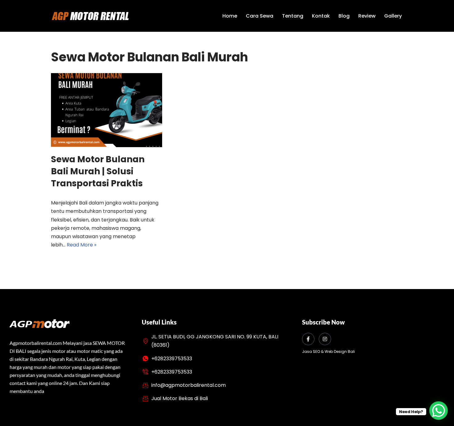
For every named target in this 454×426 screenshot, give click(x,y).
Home (229, 15)
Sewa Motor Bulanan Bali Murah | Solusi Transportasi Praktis (98, 171)
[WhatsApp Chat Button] (438, 410)
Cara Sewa (259, 15)
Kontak (321, 15)
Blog (344, 15)
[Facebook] (308, 339)
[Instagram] (325, 339)
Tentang (292, 15)
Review (367, 15)
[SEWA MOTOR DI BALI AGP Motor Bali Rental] (90, 16)
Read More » (81, 244)
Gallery (393, 15)
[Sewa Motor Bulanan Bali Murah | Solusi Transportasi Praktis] (106, 110)
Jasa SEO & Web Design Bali (328, 351)
